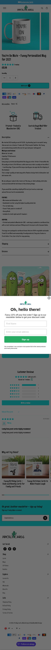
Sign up (25, 339)
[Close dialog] (49, 298)
